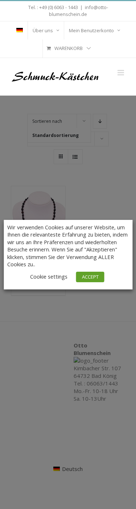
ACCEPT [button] (90, 277)
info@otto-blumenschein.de (78, 11)
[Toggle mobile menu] (121, 72)
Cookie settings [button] (48, 276)
